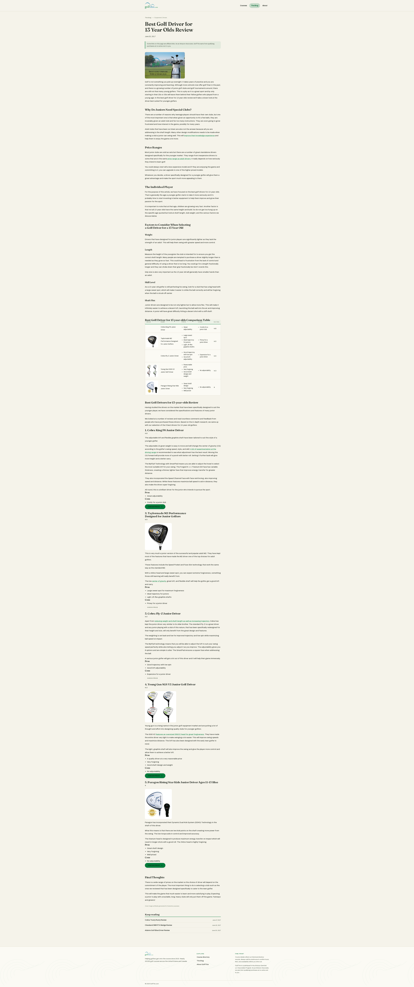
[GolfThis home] (151, 6)
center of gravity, (159, 581)
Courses (243, 5)
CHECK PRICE (154, 507)
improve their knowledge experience (199, 136)
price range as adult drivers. (179, 159)
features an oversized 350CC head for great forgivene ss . (180, 734)
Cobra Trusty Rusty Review (155, 920)
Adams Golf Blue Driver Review (157, 930)
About (264, 5)
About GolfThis (203, 964)
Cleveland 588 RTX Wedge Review (158, 925)
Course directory (203, 957)
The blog (148, 17)
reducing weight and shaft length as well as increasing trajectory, (182, 621)
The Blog (254, 5)
